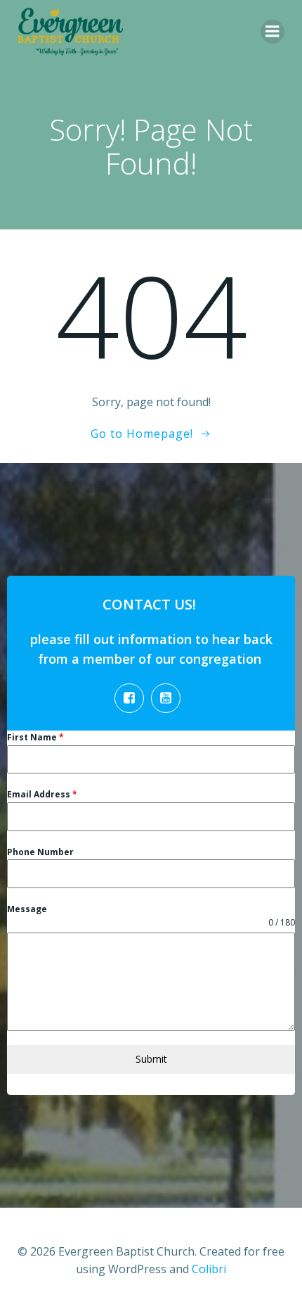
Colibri (209, 1269)
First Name (35, 737)
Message (27, 909)
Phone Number (40, 852)
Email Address (42, 794)
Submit (151, 1059)
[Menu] (272, 32)
